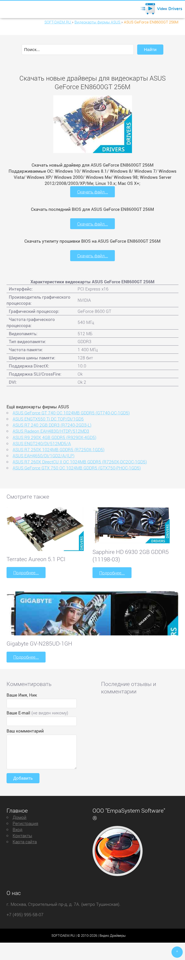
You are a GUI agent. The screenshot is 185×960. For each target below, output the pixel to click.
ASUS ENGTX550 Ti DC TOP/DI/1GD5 (48, 419)
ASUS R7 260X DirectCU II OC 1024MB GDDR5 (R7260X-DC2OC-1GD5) (80, 462)
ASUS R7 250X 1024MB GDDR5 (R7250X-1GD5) (58, 449)
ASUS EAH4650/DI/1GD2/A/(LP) (43, 455)
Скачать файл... (92, 192)
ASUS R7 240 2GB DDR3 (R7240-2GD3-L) (52, 425)
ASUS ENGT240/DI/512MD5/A (42, 443)
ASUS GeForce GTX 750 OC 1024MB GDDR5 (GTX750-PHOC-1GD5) (77, 468)
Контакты (22, 835)
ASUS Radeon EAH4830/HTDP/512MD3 (51, 431)
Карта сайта (25, 841)
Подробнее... (26, 572)
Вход (17, 829)
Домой (19, 817)
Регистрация (25, 823)
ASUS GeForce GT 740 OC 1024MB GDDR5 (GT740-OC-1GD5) (71, 413)
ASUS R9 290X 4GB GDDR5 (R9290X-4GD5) (54, 437)
